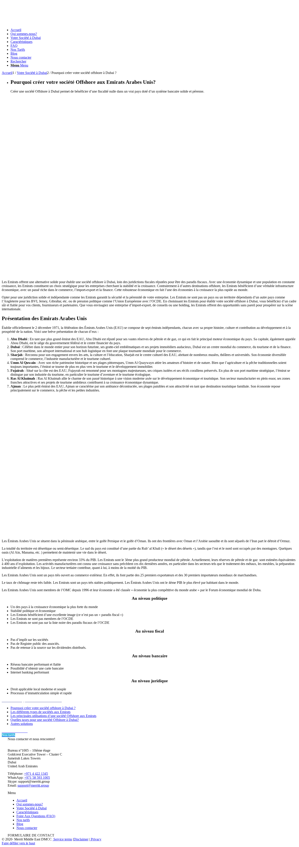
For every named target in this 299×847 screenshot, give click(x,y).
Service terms (62, 839)
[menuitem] (154, 30)
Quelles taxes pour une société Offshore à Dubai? (45, 720)
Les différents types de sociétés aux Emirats (40, 712)
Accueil (21, 800)
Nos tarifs (23, 820)
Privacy (95, 839)
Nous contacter (26, 828)
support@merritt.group (33, 785)
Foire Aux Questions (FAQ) (35, 816)
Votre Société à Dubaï (31, 808)
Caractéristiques (27, 812)
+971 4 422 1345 (36, 773)
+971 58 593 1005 (37, 777)
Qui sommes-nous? (29, 804)
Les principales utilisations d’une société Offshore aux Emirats (53, 716)
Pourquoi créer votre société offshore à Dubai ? (43, 708)
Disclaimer (81, 839)
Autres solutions (22, 724)
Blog (19, 824)
